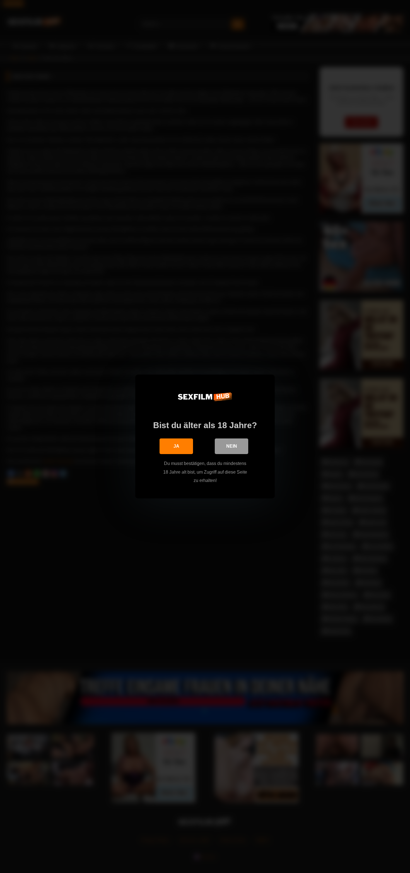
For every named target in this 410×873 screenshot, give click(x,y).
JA (176, 446)
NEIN (231, 446)
